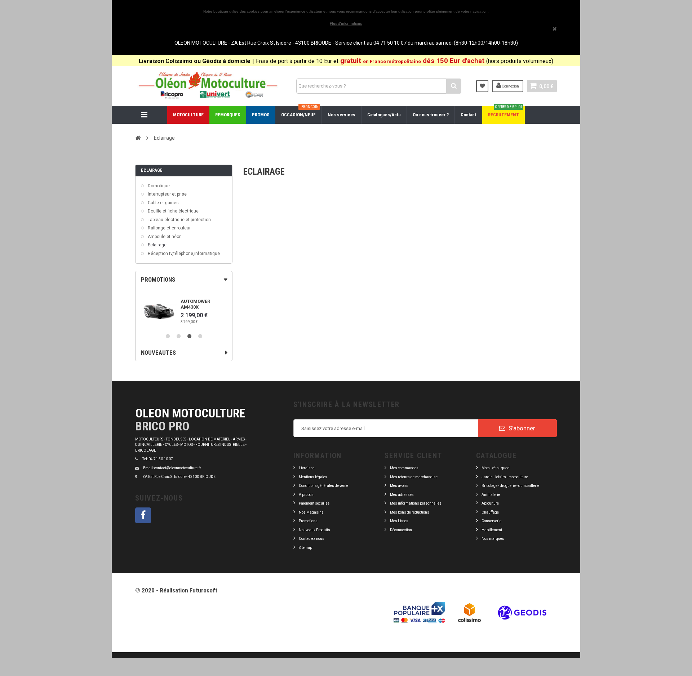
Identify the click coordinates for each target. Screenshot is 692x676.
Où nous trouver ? (431, 114)
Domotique (158, 185)
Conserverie (491, 521)
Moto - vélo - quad (496, 468)
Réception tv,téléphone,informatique (183, 253)
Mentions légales (313, 477)
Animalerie (491, 495)
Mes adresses (402, 495)
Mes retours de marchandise (414, 477)
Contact (468, 114)
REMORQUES (227, 114)
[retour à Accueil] (138, 138)
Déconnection (401, 530)
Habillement (492, 530)
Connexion (510, 86)
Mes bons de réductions (409, 512)
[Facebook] (143, 515)
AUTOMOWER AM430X (195, 304)
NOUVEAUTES (158, 352)
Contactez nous (311, 539)
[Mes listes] (482, 86)
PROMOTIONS (158, 279)
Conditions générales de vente (323, 486)
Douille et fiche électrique (173, 211)
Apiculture (490, 503)
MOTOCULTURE (188, 114)
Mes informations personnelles (416, 503)
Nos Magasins (311, 512)
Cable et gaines (163, 202)
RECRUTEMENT (505, 111)
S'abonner (521, 428)
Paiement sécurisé (314, 503)
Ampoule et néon (164, 236)
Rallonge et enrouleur (169, 227)
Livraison (307, 468)
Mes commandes (404, 468)
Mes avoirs (399, 486)
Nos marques (493, 539)
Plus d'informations (346, 24)
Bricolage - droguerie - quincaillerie (510, 486)
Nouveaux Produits (314, 530)
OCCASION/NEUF (300, 111)
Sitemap (305, 548)
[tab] (183, 279)
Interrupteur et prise (167, 194)
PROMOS (261, 114)
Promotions (308, 521)
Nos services (341, 114)
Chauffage (490, 512)
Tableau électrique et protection (179, 219)
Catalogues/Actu (384, 114)
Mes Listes (399, 521)
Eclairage (157, 244)
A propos (306, 495)
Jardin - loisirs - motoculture (505, 477)
